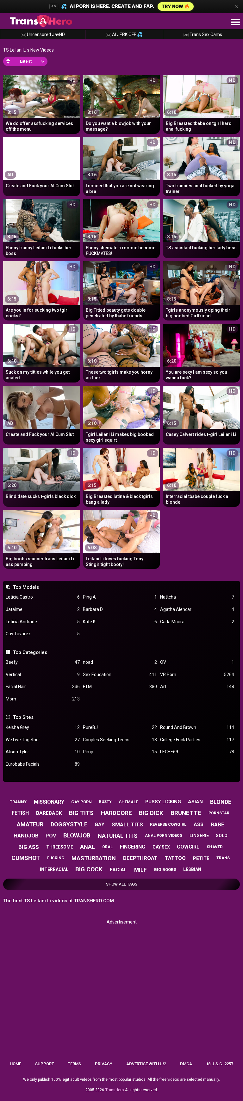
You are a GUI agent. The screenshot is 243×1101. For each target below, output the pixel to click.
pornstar (219, 813)
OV (197, 662)
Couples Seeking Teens (120, 739)
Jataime (43, 609)
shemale (128, 801)
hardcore (116, 813)
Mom (43, 698)
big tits (81, 813)
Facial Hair (43, 686)
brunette (186, 813)
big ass (28, 847)
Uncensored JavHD (43, 34)
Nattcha (197, 597)
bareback (49, 813)
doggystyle (69, 824)
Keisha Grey (43, 727)
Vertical (43, 674)
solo (221, 835)
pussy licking (163, 802)
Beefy (43, 662)
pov (51, 836)
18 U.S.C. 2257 (219, 1063)
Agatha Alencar (197, 609)
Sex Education (120, 674)
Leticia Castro (43, 597)
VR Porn (197, 674)
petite (201, 858)
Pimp (120, 751)
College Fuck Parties (197, 739)
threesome (59, 846)
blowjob (76, 835)
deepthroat (140, 858)
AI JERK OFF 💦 (124, 34)
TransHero (114, 1090)
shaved (215, 846)
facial (118, 870)
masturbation (94, 858)
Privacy (103, 1063)
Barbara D (120, 609)
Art (197, 686)
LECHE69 (197, 751)
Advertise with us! (146, 1063)
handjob (26, 835)
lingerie (199, 835)
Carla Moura (197, 621)
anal (87, 846)
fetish (20, 813)
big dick (151, 813)
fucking (55, 858)
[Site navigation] (235, 22)
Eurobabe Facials (43, 764)
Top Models (26, 587)
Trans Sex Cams (203, 34)
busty (105, 801)
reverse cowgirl (168, 824)
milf (140, 870)
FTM (120, 686)
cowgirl (188, 847)
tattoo (175, 858)
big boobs (165, 869)
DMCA (186, 1063)
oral (107, 847)
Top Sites (23, 717)
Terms (74, 1063)
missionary (49, 802)
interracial (54, 869)
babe (217, 824)
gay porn (81, 801)
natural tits (118, 835)
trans (223, 858)
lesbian (192, 869)
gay (99, 824)
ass (198, 824)
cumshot (25, 858)
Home (15, 1063)
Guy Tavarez (43, 633)
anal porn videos (163, 835)
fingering (132, 847)
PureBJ (120, 727)
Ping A (120, 597)
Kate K (120, 621)
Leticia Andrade (43, 621)
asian (195, 802)
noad (120, 662)
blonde (220, 802)
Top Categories (30, 652)
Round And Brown (197, 727)
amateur (30, 824)
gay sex (161, 846)
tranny (18, 801)
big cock (89, 869)
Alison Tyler (43, 751)
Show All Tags (121, 884)
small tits (127, 824)
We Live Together (43, 739)
